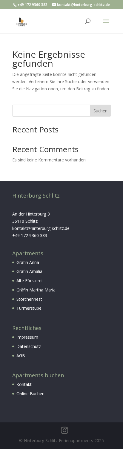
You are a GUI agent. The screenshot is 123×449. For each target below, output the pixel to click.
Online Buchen (30, 393)
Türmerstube (28, 308)
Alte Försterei (29, 280)
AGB (20, 355)
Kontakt (24, 384)
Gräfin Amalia (29, 271)
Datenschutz (28, 346)
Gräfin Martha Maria (36, 290)
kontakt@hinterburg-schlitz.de (41, 228)
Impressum (27, 337)
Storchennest (29, 299)
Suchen (100, 111)
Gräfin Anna (27, 262)
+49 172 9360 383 (29, 235)
